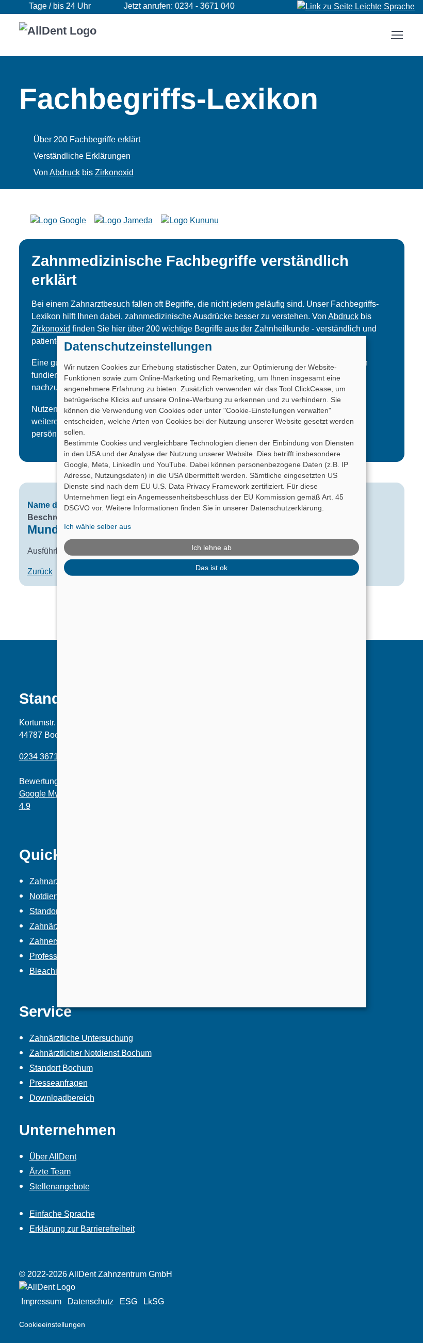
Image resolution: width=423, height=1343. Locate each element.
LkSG (153, 1301)
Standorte (47, 911)
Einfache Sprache (62, 1213)
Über (52, 1156)
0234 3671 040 (46, 756)
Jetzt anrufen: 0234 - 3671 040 (168, 6)
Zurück (40, 571)
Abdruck (65, 172)
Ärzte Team (50, 1171)
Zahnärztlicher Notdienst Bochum (90, 1053)
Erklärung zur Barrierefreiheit (82, 1228)
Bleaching (48, 971)
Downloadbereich (61, 1097)
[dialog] (211, 671)
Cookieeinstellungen (52, 1324)
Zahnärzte (48, 926)
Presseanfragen (58, 1083)
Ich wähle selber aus (97, 526)
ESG (128, 1301)
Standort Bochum (61, 1068)
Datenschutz (90, 1301)
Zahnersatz (50, 941)
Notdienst (46, 896)
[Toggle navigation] (396, 35)
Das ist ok (211, 567)
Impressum (41, 1301)
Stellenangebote (59, 1186)
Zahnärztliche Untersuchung (81, 1038)
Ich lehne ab (211, 547)
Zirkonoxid (114, 172)
